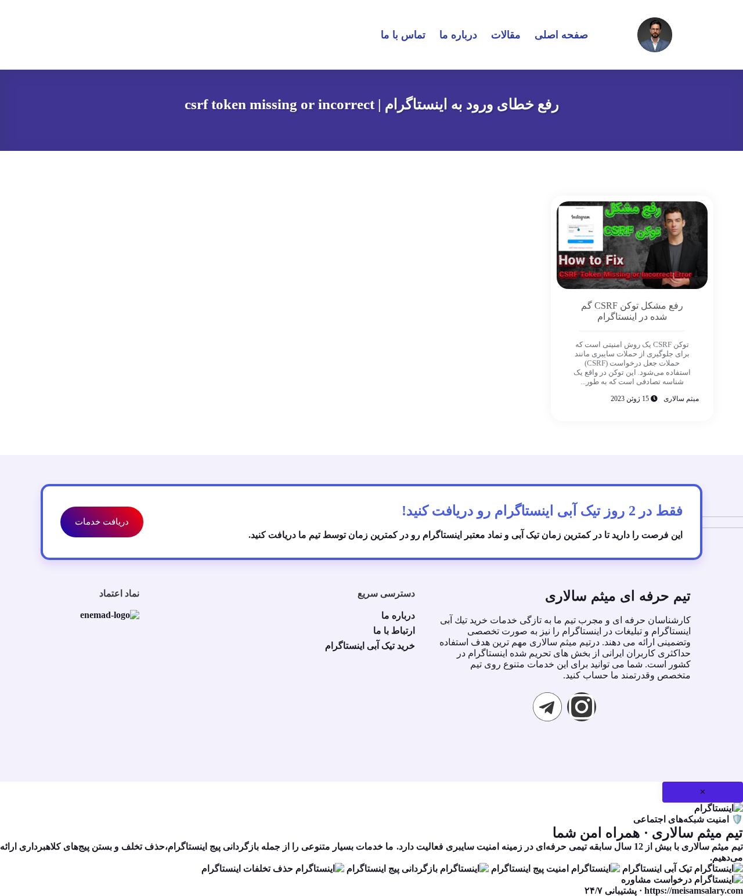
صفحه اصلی (561, 35)
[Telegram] (547, 706)
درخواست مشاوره (657, 879)
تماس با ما (403, 35)
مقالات (506, 35)
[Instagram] (581, 706)
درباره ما (458, 35)
